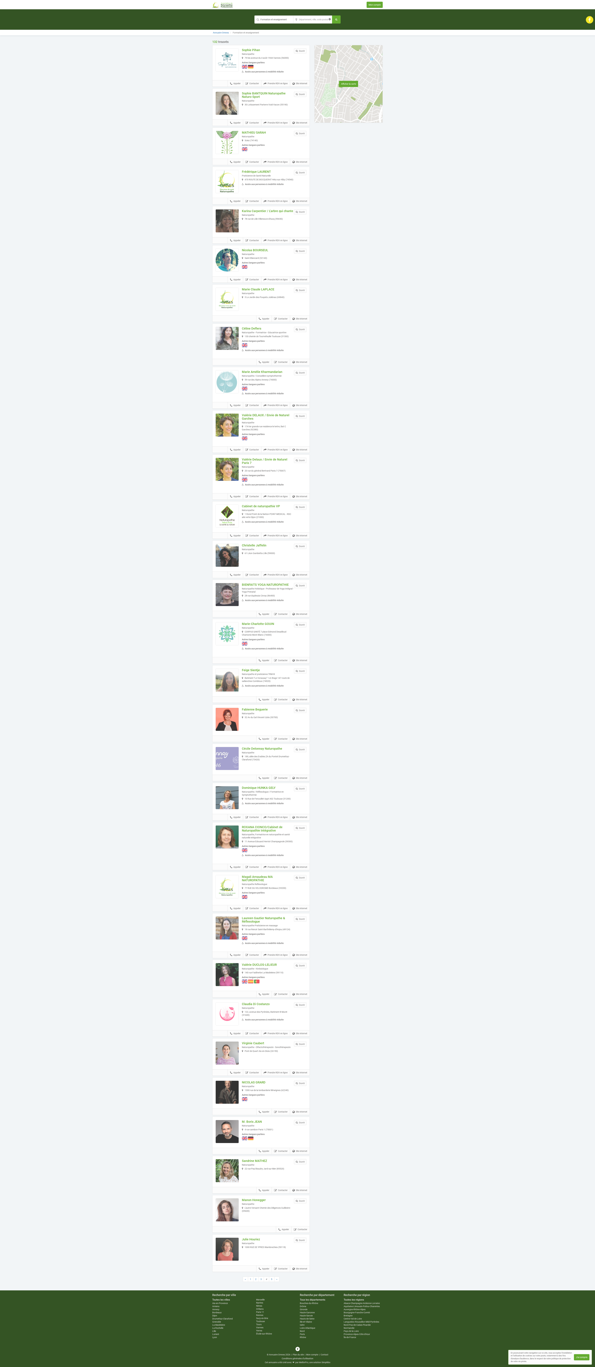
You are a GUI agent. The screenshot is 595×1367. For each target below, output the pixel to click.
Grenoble (216, 1322)
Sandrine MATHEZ (254, 1161)
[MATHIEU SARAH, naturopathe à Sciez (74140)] (227, 142)
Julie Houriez (251, 1239)
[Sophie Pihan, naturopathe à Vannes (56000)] (227, 59)
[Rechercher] (336, 19)
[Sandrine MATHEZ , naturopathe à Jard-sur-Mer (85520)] (227, 1170)
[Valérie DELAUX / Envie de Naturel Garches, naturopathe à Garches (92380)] (227, 425)
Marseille (260, 1299)
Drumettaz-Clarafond (222, 1318)
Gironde (303, 1309)
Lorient (215, 1334)
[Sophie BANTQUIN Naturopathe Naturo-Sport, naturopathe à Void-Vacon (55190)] (227, 103)
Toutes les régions (354, 1299)
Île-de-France (350, 1337)
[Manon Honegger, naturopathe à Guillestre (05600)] (227, 1209)
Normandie (349, 1328)
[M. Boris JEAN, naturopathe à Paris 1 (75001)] (227, 1131)
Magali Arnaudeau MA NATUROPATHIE (257, 878)
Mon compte (375, 5)
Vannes (259, 1327)
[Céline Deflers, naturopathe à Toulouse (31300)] (227, 338)
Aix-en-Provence (220, 1303)
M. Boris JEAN (252, 1122)
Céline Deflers (251, 328)
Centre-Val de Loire (353, 1318)
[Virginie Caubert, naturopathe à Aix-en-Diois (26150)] (227, 1053)
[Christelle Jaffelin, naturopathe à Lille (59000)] (227, 555)
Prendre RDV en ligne (278, 83)
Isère (302, 1325)
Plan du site (298, 1354)
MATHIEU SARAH (254, 132)
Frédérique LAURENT (256, 172)
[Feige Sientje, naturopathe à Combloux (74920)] (227, 680)
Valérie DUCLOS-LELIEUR (259, 965)
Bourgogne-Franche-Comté (357, 1312)
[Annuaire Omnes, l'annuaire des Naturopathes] (222, 4)
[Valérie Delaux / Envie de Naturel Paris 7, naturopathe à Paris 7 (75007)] (227, 469)
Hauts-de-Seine (307, 1318)
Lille (214, 1331)
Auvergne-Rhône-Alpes (355, 1309)
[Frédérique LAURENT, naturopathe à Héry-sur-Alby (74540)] (227, 181)
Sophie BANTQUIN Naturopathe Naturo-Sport (264, 95)
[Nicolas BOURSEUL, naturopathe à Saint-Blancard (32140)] (227, 260)
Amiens (215, 1306)
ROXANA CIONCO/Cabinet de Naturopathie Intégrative (262, 828)
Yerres (259, 1330)
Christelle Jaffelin (254, 545)
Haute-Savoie (306, 1315)
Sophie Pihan (251, 50)
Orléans (260, 1309)
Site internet (301, 83)
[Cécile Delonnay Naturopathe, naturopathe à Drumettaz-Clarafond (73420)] (227, 758)
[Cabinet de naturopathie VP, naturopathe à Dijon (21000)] (227, 516)
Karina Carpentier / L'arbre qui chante (267, 211)
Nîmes (259, 1306)
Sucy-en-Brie (262, 1318)
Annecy (215, 1309)
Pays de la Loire (351, 1331)
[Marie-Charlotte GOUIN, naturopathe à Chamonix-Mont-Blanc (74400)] (227, 633)
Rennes (259, 1315)
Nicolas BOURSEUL (255, 250)
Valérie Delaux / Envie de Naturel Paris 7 (264, 461)
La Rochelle (217, 1328)
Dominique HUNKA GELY (258, 788)
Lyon (214, 1337)
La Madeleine (218, 1325)
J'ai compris (581, 1357)
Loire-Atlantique (307, 1328)
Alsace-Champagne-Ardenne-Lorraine (362, 1303)
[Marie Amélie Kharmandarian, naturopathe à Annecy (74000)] (227, 381)
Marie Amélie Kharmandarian (262, 372)
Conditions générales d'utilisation (297, 1358)
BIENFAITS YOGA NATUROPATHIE (265, 585)
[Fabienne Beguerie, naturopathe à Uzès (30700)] (227, 719)
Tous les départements (312, 1299)
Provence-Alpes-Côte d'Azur (357, 1334)
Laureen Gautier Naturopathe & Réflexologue (263, 919)
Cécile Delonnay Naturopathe (262, 748)
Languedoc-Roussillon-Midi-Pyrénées (361, 1322)
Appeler (237, 83)
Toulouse (260, 1321)
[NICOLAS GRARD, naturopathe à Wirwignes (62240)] (227, 1092)
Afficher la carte (348, 84)
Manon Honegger (254, 1200)
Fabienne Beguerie (255, 709)
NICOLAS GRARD (253, 1082)
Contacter (254, 83)
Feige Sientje (251, 670)
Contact (324, 1354)
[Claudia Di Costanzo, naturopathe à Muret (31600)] (227, 1013)
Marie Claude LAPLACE (258, 289)
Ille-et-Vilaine (306, 1322)
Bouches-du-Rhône (309, 1303)
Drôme (303, 1306)
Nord (302, 1331)
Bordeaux (217, 1312)
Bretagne (348, 1315)
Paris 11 (260, 1312)
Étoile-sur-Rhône (264, 1333)
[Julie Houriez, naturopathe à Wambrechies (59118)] (227, 1249)
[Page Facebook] (589, 19)
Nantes (259, 1303)
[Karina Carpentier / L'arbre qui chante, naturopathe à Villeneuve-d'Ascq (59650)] (227, 220)
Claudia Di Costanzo (256, 1004)
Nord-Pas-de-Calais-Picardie (357, 1325)
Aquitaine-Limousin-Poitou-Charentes (362, 1306)
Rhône (303, 1337)
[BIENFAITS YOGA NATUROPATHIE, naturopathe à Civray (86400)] (227, 594)
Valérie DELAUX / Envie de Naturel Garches (265, 416)
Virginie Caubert (253, 1043)
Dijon (214, 1315)
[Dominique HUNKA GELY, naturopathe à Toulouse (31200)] (227, 797)
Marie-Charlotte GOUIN (258, 624)
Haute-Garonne (307, 1312)
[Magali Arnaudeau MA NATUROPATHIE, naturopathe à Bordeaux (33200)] (227, 886)
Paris (302, 1334)
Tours (259, 1324)
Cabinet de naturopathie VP (261, 506)
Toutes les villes (221, 1299)
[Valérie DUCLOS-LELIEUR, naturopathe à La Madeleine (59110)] (227, 974)
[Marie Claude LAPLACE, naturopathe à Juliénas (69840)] (227, 299)
